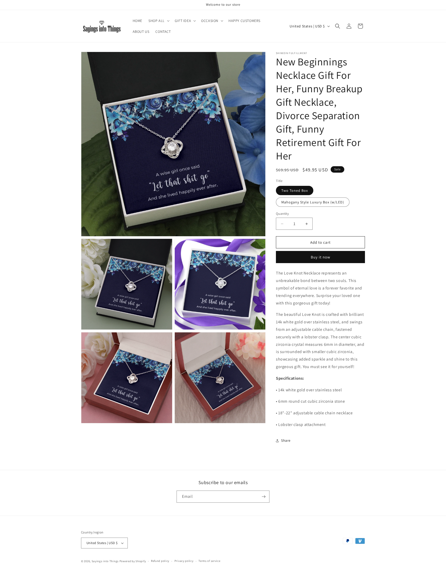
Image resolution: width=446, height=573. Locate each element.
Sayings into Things (105, 561)
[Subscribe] (263, 497)
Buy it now (320, 257)
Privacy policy (184, 561)
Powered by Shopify (133, 561)
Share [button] (286, 440)
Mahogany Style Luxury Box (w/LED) (312, 202)
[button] (158, 20)
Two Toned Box (294, 190)
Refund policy (160, 561)
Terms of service (209, 561)
